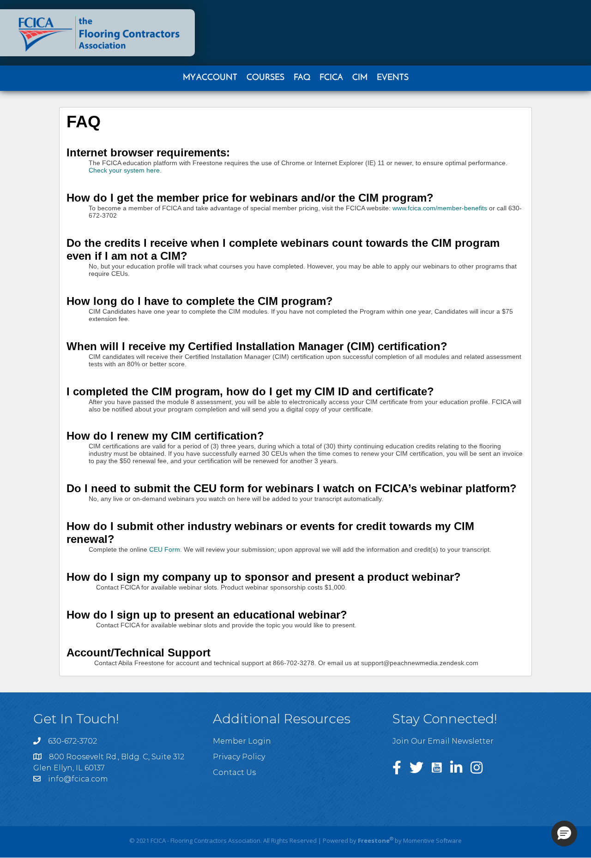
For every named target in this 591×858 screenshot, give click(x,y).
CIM (360, 78)
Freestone (374, 840)
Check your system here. (125, 170)
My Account (210, 78)
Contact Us (234, 772)
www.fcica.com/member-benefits (439, 208)
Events (393, 78)
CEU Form (164, 549)
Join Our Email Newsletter (443, 741)
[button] (564, 833)
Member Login (242, 741)
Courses (265, 78)
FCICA (331, 78)
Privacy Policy (239, 756)
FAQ (302, 78)
